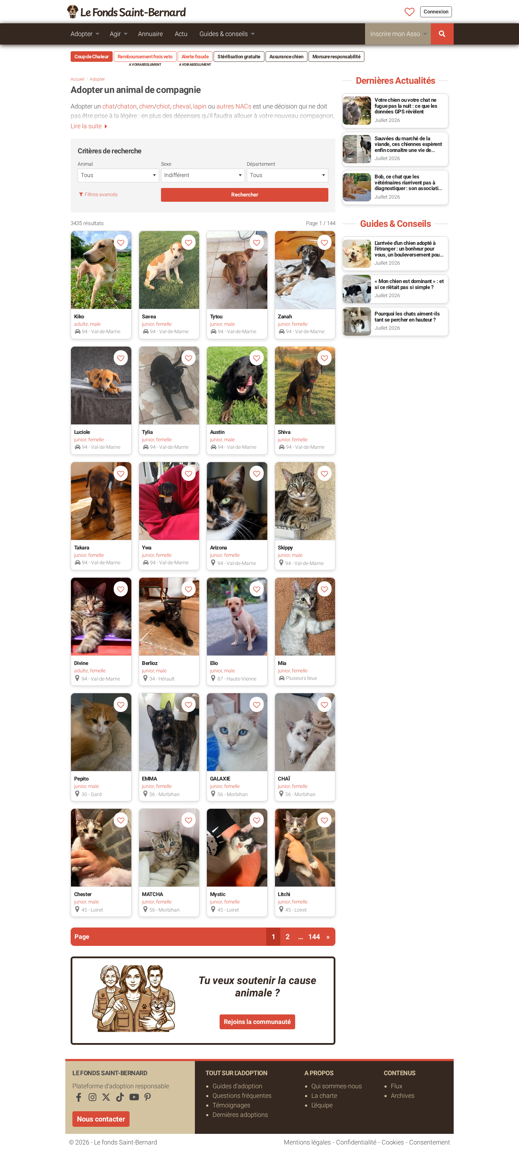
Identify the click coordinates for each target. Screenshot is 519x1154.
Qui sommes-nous (336, 1086)
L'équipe (322, 1105)
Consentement (429, 1142)
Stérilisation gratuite (239, 56)
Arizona (218, 547)
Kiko (79, 316)
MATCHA (152, 894)
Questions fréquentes (242, 1095)
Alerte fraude (195, 56)
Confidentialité (356, 1142)
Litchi (284, 894)
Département (261, 164)
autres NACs (234, 106)
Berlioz (149, 663)
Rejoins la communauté (257, 1021)
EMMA (149, 779)
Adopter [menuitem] (82, 33)
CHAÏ (284, 779)
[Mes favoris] (410, 12)
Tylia (147, 432)
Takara (81, 547)
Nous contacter (101, 1119)
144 (314, 936)
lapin (200, 106)
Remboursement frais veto (145, 56)
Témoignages (231, 1105)
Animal (85, 164)
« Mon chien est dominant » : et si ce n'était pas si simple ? (409, 284)
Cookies (393, 1142)
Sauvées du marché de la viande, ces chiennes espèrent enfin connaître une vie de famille (408, 147)
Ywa (146, 547)
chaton (127, 106)
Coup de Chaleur (91, 56)
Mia (282, 663)
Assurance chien (286, 56)
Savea (149, 316)
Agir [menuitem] (115, 33)
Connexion (436, 11)
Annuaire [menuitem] (150, 33)
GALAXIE (220, 779)
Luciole (82, 432)
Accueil (77, 79)
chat (108, 106)
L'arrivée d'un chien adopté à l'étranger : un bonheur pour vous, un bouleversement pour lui (408, 252)
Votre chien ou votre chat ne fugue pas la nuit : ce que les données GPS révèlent (406, 106)
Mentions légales (307, 1142)
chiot (163, 106)
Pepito (81, 779)
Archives (402, 1095)
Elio (214, 663)
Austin (217, 432)
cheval (182, 106)
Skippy (285, 547)
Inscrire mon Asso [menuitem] (395, 33)
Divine (81, 663)
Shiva (284, 432)
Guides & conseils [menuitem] (223, 33)
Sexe (166, 164)
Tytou (216, 316)
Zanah (285, 316)
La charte (324, 1095)
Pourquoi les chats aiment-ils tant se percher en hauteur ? (407, 317)
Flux (396, 1086)
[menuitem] (442, 34)
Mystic (218, 894)
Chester (82, 894)
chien (146, 106)
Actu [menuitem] (181, 33)
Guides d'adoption (237, 1086)
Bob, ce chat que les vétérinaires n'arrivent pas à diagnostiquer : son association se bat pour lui (409, 185)
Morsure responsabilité (336, 56)
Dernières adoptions (240, 1114)
